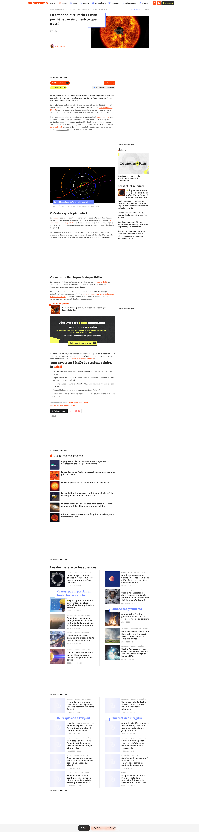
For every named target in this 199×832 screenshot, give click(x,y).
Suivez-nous (110, 83)
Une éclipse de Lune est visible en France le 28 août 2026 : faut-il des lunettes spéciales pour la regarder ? (135, 579)
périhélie (56, 218)
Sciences (137, 9)
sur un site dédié (100, 282)
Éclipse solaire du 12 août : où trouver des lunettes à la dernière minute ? (132, 215)
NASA (54, 416)
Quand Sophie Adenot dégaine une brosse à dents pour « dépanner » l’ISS (80, 637)
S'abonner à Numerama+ (81, 343)
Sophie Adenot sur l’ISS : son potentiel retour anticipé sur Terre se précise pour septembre (133, 224)
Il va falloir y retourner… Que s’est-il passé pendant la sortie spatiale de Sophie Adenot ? (80, 705)
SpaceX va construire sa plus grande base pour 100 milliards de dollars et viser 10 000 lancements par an (80, 621)
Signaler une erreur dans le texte (62, 406)
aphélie (105, 220)
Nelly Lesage (60, 46)
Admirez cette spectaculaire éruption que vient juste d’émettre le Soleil (87, 515)
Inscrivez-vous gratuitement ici (81, 358)
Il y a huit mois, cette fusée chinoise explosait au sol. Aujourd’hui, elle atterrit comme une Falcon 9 (80, 727)
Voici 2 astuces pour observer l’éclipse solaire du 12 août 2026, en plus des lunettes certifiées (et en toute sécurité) (133, 204)
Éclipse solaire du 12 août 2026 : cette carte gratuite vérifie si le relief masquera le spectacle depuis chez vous (132, 234)
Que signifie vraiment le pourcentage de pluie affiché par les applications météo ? (80, 604)
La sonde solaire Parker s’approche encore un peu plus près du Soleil (88, 473)
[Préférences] (159, 3)
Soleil (57, 367)
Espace (146, 9)
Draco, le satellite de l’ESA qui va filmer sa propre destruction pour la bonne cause (80, 656)
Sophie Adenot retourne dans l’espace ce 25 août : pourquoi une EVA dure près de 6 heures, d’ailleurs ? (135, 596)
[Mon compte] (154, 3)
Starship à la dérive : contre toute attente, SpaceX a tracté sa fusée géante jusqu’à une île (135, 727)
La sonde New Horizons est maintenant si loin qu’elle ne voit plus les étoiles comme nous (87, 494)
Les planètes (66, 225)
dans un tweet (56, 127)
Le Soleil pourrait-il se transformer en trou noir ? (85, 482)
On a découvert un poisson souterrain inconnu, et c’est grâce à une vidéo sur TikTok (80, 761)
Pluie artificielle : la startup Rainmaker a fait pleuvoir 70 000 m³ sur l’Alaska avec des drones (135, 635)
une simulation (103, 117)
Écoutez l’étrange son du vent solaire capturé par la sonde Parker (84, 309)
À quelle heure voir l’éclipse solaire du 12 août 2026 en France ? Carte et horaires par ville (137, 194)
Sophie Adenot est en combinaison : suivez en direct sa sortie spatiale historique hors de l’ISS (79, 779)
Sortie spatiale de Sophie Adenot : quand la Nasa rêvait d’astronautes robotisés (133, 705)
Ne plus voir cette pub (58, 77)
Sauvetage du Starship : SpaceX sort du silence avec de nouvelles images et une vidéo (79, 744)
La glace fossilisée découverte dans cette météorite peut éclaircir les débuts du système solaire (86, 505)
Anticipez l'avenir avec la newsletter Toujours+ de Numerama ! (129, 178)
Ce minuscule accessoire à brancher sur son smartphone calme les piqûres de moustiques (134, 761)
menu (52, 3)
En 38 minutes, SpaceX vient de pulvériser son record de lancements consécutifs (132, 744)
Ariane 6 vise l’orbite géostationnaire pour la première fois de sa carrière (135, 616)
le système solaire (62, 129)
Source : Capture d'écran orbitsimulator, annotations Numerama (76, 206)
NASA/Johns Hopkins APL (78, 402)
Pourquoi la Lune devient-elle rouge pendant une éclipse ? (76, 390)
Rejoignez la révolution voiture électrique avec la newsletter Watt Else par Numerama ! (85, 462)
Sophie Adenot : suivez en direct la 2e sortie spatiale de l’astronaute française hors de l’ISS (134, 652)
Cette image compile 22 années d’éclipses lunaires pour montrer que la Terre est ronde (80, 579)
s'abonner (169, 3)
